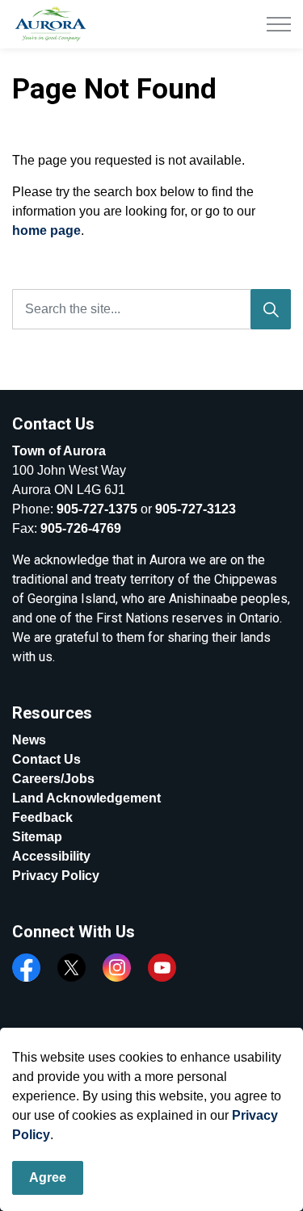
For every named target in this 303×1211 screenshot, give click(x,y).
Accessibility (51, 856)
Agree (47, 1177)
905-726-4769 (80, 528)
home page (46, 230)
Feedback (42, 817)
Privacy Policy (55, 875)
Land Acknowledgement (86, 798)
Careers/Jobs (53, 779)
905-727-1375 (97, 509)
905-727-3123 (195, 509)
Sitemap (37, 837)
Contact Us (46, 759)
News (29, 740)
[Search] (270, 309)
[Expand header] (279, 24)
